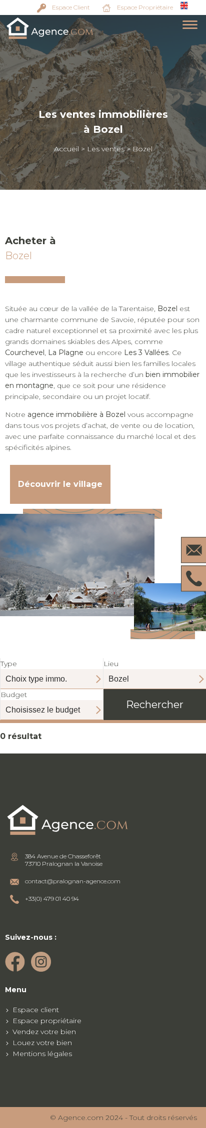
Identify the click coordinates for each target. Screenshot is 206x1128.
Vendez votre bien (44, 1031)
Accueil (66, 148)
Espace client (35, 1009)
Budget (13, 694)
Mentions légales (42, 1053)
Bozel (142, 148)
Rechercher (155, 705)
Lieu (111, 663)
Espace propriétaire (47, 1020)
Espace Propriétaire (145, 7)
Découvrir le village (60, 484)
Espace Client (71, 7)
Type (8, 663)
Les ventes (105, 148)
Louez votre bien (42, 1042)
